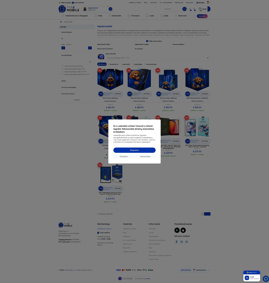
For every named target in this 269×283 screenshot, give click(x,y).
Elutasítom (124, 156)
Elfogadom (134, 150)
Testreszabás (145, 156)
